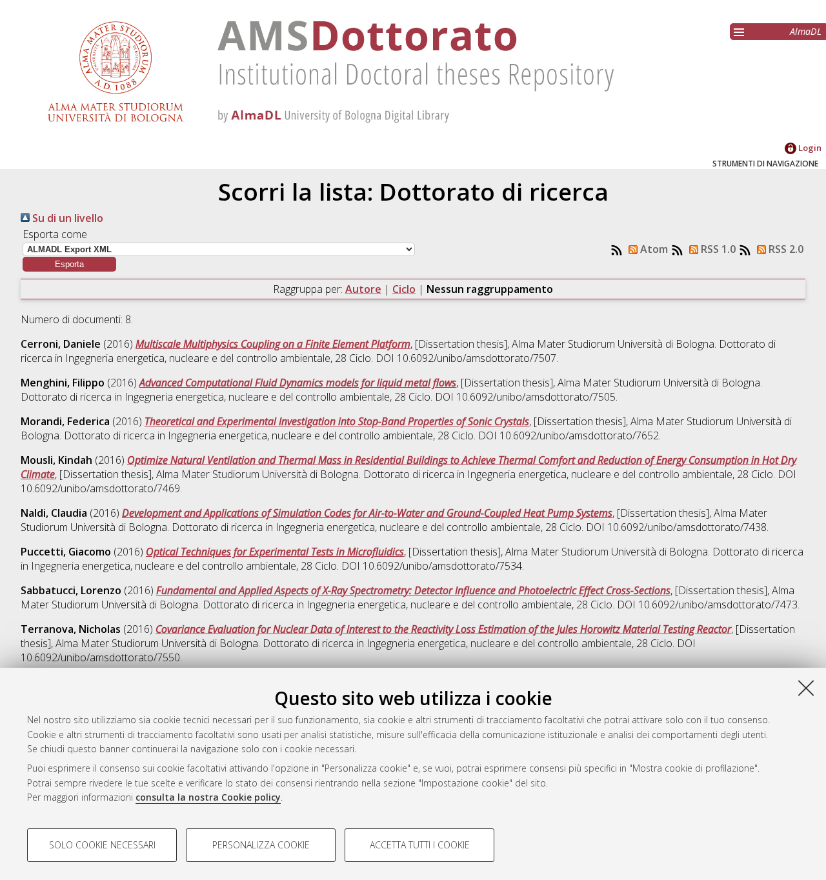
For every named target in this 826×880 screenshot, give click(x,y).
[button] (69, 264)
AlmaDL (805, 31)
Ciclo (404, 289)
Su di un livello (66, 218)
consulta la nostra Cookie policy (208, 797)
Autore (363, 289)
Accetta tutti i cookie (420, 845)
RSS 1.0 (717, 249)
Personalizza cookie (261, 845)
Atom (653, 249)
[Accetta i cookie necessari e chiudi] (806, 687)
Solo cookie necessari (102, 845)
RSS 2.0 (784, 249)
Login (808, 148)
